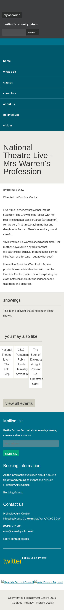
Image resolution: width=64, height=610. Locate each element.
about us (9, 104)
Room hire (9, 93)
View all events (19, 403)
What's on (9, 71)
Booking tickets (13, 492)
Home (7, 60)
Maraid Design (45, 602)
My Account (12, 15)
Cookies (17, 602)
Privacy (29, 602)
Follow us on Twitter (34, 557)
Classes (8, 82)
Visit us (7, 125)
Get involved (11, 114)
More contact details (16, 538)
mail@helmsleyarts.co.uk (18, 531)
